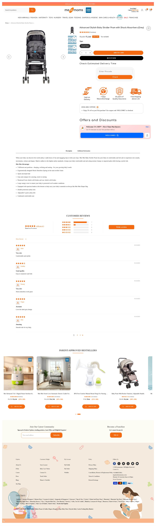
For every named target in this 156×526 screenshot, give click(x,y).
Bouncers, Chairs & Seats (110, 501)
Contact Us (43, 472)
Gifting (119, 17)
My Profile (67, 465)
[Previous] (9, 57)
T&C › (148, 127)
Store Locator (43, 465)
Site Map (18, 484)
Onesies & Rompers (27, 499)
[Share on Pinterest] (123, 463)
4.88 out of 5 (40, 226)
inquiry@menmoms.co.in (120, 475)
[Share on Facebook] (114, 463)
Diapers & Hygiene (90, 17)
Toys (51, 17)
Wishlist (66, 472)
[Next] (63, 57)
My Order (67, 469)
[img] (20, 245)
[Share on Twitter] (118, 463)
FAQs (17, 469)
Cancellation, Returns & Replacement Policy (101, 472)
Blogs (17, 480)
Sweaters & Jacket (48, 499)
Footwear (72, 499)
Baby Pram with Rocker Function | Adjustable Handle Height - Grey (21, 394)
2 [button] (77, 335)
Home (7, 23)
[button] (84, 32)
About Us (18, 465)
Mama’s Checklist (45, 480)
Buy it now (111, 58)
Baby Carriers (130, 501)
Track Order (43, 476)
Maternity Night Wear (22, 501)
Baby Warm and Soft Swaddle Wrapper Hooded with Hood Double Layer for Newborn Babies (133, 394)
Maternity (43, 17)
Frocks (86, 499)
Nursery (57, 17)
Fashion (34, 17)
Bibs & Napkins (30, 503)
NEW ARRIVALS (23, 17)
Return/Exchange (93, 480)
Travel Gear (67, 17)
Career (18, 472)
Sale (126, 17)
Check (115, 77)
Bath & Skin (51, 503)
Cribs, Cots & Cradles (77, 501)
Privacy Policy (92, 465)
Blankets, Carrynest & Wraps (93, 501)
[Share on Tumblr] (128, 463)
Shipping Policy (93, 469)
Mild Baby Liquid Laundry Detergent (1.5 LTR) (58, 393)
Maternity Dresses (35, 501)
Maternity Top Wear (116, 499)
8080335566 (135, 10)
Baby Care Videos (45, 469)
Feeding (77, 17)
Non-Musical (60, 501)
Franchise (133, 17)
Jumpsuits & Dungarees (61, 499)
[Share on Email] (137, 463)
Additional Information (83, 151)
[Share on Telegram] (132, 463)
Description (69, 151)
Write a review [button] (121, 227)
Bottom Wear (38, 499)
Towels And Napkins (62, 503)
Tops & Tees (79, 499)
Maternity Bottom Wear (129, 499)
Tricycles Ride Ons (50, 501)
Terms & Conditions (94, 476)
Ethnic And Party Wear (96, 499)
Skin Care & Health (107, 17)
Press (17, 476)
